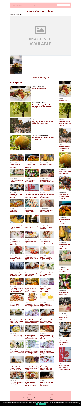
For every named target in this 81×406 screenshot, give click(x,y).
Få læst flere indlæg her (40, 78)
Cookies (42, 5)
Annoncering (32, 5)
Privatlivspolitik (42, 404)
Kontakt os (47, 5)
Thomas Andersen (44, 135)
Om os (37, 5)
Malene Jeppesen (42, 102)
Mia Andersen (41, 119)
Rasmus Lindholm (41, 86)
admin (20, 14)
